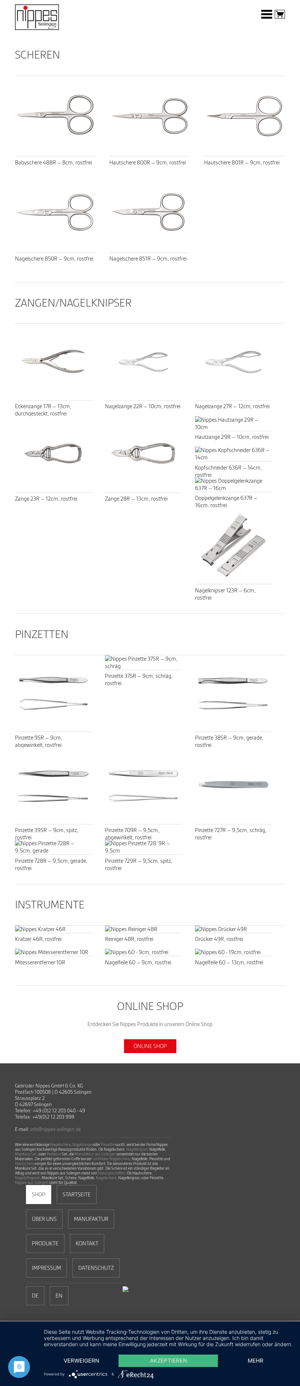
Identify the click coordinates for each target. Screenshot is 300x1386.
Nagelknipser (136, 1149)
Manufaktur (91, 1219)
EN (59, 1295)
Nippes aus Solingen (31, 1182)
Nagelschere (60, 1144)
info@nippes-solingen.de (55, 1129)
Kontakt (87, 1243)
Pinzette (108, 1144)
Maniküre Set (26, 1154)
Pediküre (54, 1154)
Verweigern (81, 1360)
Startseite (77, 1194)
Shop (38, 1194)
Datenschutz (96, 1268)
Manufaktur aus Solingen (95, 1154)
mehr (255, 1360)
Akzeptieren (168, 1360)
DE (35, 1295)
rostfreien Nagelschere (111, 1159)
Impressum (46, 1268)
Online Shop (150, 1046)
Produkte (45, 1243)
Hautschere (24, 1163)
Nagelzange (82, 1144)
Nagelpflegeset (27, 1178)
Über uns (44, 1219)
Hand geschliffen (111, 1173)
